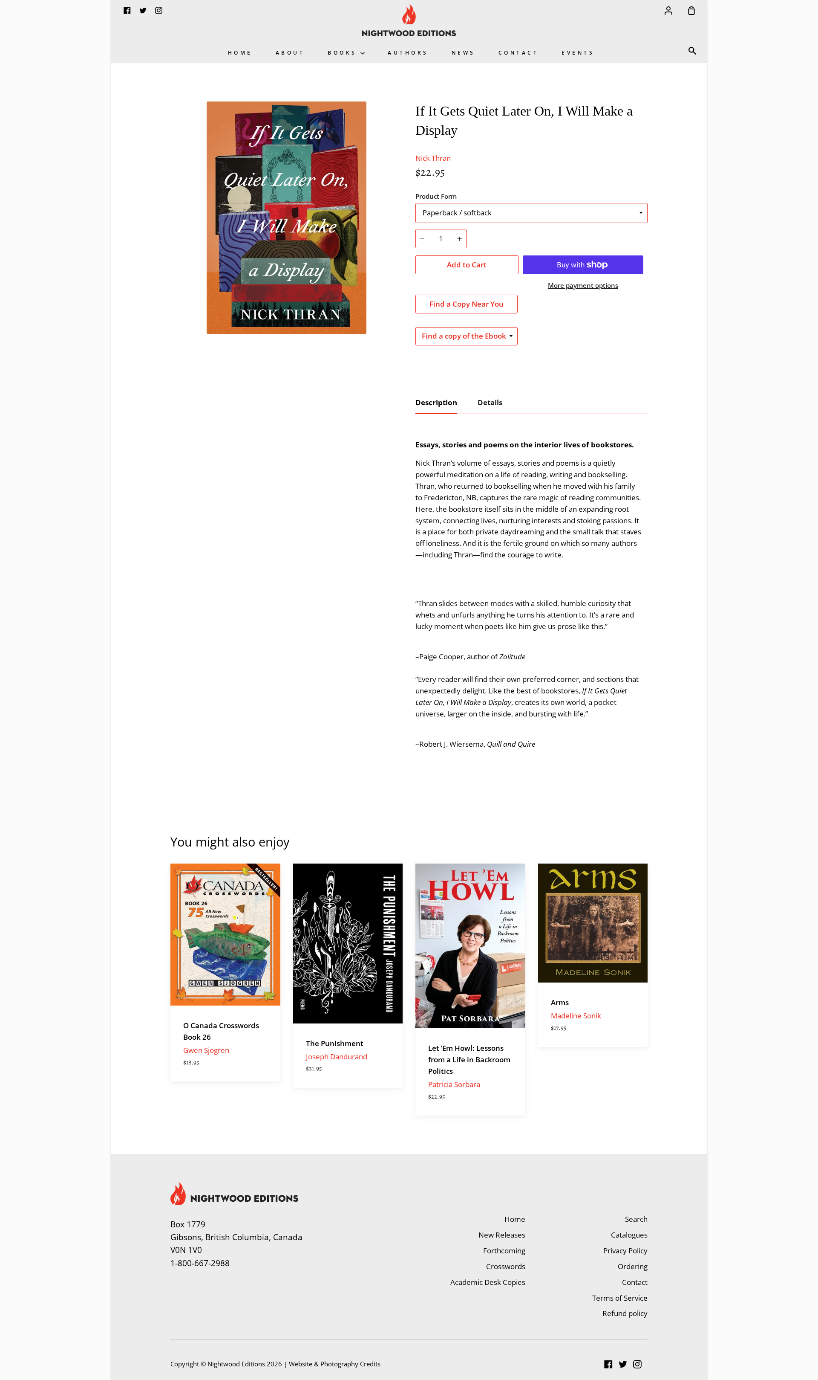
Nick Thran (433, 158)
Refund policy (625, 1313)
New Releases (501, 1235)
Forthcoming (504, 1250)
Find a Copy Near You (466, 304)
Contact (518, 52)
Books (344, 52)
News (463, 52)
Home (240, 52)
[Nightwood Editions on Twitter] (623, 1364)
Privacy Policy (625, 1250)
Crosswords (505, 1266)
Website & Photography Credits (334, 1364)
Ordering (633, 1266)
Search (636, 1219)
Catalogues (629, 1235)
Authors (408, 52)
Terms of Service (620, 1298)
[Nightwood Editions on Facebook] (608, 1364)
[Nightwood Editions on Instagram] (637, 1364)
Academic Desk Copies (487, 1282)
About (290, 52)
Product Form (436, 196)
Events (578, 52)
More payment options (583, 285)
